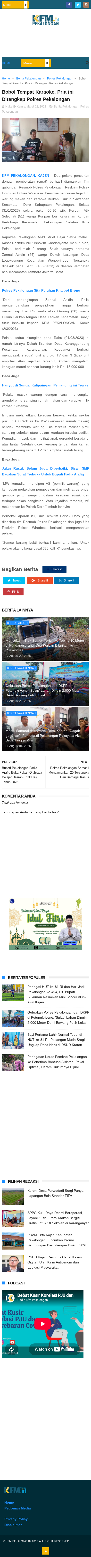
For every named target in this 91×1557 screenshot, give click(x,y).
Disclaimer (13, 1525)
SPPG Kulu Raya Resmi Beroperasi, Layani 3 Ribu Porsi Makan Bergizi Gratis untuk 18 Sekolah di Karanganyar (58, 1218)
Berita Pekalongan (66, 106)
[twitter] (78, 5)
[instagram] (86, 5)
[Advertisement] (45, 1124)
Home (6, 63)
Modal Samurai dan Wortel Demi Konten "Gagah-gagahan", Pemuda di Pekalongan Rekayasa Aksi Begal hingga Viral (43, 735)
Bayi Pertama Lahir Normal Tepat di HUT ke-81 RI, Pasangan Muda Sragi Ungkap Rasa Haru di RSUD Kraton (56, 1040)
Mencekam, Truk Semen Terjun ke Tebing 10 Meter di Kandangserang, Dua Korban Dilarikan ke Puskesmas (45, 645)
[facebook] (69, 5)
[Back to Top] (45, 1551)
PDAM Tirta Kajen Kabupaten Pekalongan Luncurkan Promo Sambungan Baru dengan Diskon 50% (56, 1240)
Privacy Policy (16, 1519)
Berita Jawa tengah (21, 668)
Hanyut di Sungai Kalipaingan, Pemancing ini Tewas (45, 385)
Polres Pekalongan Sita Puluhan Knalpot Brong (41, 290)
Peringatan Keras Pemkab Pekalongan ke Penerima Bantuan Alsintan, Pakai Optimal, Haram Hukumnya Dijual (57, 1062)
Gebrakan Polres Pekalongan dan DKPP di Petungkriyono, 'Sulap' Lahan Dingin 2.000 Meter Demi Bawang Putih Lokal (43, 690)
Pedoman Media (17, 1508)
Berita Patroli (17, 622)
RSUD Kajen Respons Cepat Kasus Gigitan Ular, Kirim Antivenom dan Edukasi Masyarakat (54, 1262)
